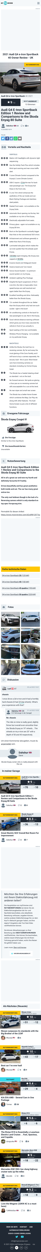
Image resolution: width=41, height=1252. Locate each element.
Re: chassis (11, 718)
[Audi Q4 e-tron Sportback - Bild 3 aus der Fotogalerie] (10, 635)
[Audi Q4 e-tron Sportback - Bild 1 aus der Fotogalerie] (10, 619)
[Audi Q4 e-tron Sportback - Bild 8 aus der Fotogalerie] (30, 667)
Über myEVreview (19, 948)
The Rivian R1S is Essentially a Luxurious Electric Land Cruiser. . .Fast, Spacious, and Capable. (20, 1134)
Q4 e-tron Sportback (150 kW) (15, 582)
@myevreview (22, 1236)
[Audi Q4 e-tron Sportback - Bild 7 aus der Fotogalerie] (10, 667)
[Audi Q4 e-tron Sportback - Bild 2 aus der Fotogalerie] (30, 619)
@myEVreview (16, 1236)
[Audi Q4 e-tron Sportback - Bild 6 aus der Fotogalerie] (30, 651)
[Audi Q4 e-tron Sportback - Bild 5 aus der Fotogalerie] (10, 651)
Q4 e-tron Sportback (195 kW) (19, 588)
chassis (5, 694)
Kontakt (23, 1227)
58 (18, 1104)
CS (21, 1247)
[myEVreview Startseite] (7, 4)
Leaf (9, 689)
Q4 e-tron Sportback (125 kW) (15, 575)
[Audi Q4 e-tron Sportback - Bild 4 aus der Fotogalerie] (30, 635)
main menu (38, 2)
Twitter (3, 138)
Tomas (9, 1104)
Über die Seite (11, 1227)
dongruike (10, 1141)
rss (34, 1244)
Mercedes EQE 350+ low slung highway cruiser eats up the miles (19, 1170)
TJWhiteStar (11, 1210)
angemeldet (32, 101)
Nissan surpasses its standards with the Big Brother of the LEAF (19, 1032)
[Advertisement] (20, 30)
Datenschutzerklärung (19, 1230)
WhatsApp (15, 138)
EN (12, 1247)
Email (20, 138)
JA (26, 1247)
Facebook (7, 138)
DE (16, 1247)
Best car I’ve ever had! (11, 1065)
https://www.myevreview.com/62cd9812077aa (20, 515)
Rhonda (9, 1038)
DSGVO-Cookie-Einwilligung (19, 1233)
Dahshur (9, 126)
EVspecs (27, 1244)
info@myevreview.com (19, 1241)
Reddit (11, 138)
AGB (31, 1227)
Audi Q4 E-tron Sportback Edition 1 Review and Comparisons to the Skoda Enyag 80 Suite (19, 798)
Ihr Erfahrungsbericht (22, 953)
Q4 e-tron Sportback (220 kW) (19, 594)
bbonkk (9, 1176)
